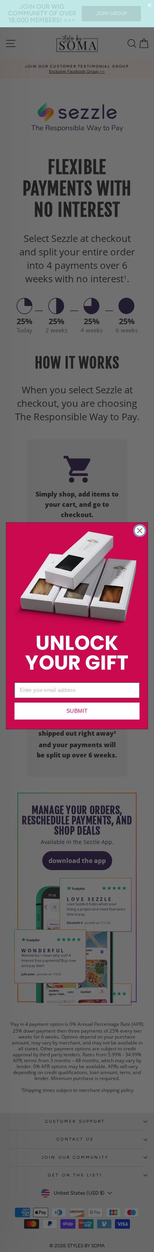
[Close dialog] (139, 530)
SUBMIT (77, 711)
